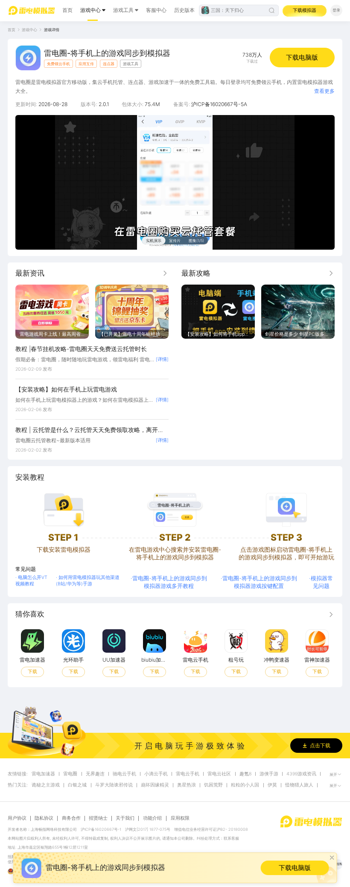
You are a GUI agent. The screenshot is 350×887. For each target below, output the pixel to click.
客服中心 (156, 10)
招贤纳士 (98, 818)
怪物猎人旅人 (299, 785)
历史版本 (184, 10)
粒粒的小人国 (245, 785)
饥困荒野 (213, 785)
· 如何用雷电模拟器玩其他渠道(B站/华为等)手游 (88, 581)
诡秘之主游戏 (46, 785)
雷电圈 (70, 774)
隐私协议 (44, 818)
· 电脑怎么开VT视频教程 (31, 581)
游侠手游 (269, 774)
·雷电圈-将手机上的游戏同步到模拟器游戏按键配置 (259, 582)
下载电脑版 (302, 57)
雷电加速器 (43, 774)
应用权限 (180, 818)
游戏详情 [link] (51, 29)
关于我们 (125, 818)
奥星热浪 (186, 785)
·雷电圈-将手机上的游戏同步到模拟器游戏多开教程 (169, 582)
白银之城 (77, 785)
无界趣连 (95, 774)
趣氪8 (245, 774)
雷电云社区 (219, 774)
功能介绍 (152, 818)
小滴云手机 (156, 774)
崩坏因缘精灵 (155, 785)
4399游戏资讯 (301, 774)
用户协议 (17, 818)
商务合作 (71, 818)
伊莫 (272, 785)
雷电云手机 (187, 774)
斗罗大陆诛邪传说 (114, 785)
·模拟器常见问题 (321, 582)
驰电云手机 (124, 774)
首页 (67, 10)
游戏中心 (90, 10)
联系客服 (231, 838)
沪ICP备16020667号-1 (101, 829)
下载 (32, 671)
